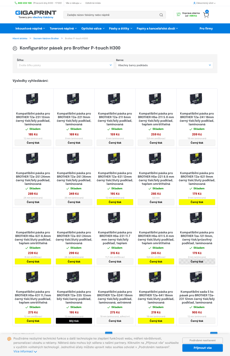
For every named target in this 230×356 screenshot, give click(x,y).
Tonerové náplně (62, 28)
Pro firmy (206, 28)
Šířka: (20, 59)
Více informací (23, 351)
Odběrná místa (93, 3)
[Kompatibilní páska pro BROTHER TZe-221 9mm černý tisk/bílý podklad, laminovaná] (74, 99)
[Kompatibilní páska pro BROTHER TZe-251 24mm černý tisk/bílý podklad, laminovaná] (33, 159)
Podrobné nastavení (203, 340)
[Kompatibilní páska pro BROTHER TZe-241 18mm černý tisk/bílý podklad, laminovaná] (197, 99)
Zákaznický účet (204, 3)
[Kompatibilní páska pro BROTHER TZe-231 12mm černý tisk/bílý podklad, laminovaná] (33, 99)
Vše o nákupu (72, 3)
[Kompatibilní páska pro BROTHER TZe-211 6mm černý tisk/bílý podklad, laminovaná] (115, 99)
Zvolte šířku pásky (30, 65)
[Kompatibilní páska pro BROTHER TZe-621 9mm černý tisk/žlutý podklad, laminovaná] (197, 159)
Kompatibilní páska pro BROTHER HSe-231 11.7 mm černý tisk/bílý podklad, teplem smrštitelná (115, 239)
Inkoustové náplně (28, 28)
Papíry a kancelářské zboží (156, 28)
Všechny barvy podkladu (133, 65)
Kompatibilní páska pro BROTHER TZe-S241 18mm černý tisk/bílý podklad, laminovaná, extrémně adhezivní (115, 299)
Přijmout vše (203, 348)
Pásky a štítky (119, 28)
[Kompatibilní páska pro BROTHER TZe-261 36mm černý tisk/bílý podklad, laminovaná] (74, 159)
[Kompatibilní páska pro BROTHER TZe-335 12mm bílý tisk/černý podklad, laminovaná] (74, 277)
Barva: (120, 59)
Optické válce (91, 28)
